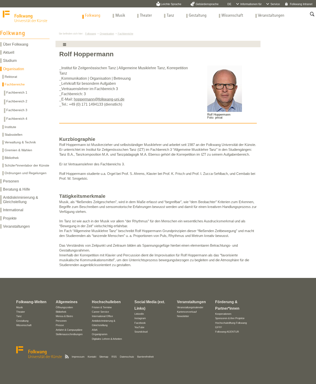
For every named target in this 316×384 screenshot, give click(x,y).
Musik (120, 16)
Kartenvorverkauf (187, 311)
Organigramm (99, 334)
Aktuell (8, 52)
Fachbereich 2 (16, 101)
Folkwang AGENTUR (227, 331)
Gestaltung (198, 16)
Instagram (140, 318)
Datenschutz (127, 356)
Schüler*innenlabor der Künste (27, 165)
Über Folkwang (15, 44)
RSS (114, 356)
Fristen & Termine (102, 307)
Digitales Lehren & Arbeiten (107, 338)
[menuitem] (92, 15)
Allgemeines (66, 302)
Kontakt (92, 356)
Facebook (140, 322)
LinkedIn (139, 313)
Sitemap (103, 356)
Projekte (10, 218)
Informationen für (251, 4)
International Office (102, 316)
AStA (94, 329)
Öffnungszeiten (64, 307)
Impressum (78, 356)
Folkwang (92, 16)
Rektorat (11, 77)
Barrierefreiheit (145, 356)
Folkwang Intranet (300, 4)
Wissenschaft (232, 16)
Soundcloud (141, 331)
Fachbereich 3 (16, 110)
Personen (11, 181)
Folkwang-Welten (31, 302)
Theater (146, 16)
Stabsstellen (13, 134)
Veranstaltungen (271, 16)
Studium (10, 61)
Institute (10, 127)
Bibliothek (12, 158)
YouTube (139, 327)
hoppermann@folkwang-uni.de (99, 99)
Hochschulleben (106, 302)
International (13, 210)
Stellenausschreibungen (69, 334)
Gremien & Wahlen (18, 150)
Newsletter (183, 316)
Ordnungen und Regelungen (25, 173)
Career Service (100, 311)
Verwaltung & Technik (20, 142)
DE (229, 4)
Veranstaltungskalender (190, 307)
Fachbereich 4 (16, 118)
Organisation (13, 69)
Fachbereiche (15, 84)
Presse (60, 325)
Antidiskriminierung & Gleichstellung (20, 199)
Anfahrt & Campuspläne (69, 329)
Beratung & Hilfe (16, 189)
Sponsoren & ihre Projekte (230, 318)
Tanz (170, 16)
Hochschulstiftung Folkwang (231, 322)
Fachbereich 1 (16, 92)
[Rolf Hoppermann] (224, 111)
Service (275, 4)
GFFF (218, 327)
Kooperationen (223, 313)
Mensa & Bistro (64, 316)
